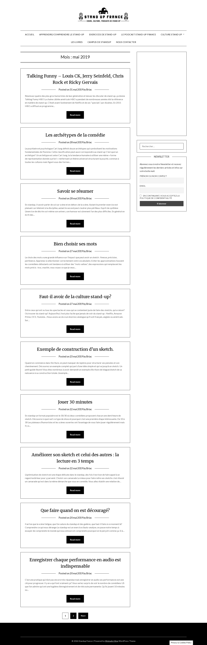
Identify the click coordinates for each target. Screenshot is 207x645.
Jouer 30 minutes (75, 402)
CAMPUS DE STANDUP (99, 42)
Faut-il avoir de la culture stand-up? (75, 296)
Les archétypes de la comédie (75, 135)
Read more (75, 115)
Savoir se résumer (75, 191)
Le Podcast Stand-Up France (138, 34)
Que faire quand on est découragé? (75, 510)
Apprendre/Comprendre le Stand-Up (61, 34)
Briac (89, 89)
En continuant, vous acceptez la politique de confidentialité (160, 197)
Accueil (29, 34)
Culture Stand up (171, 34)
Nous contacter (126, 42)
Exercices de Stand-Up (102, 34)
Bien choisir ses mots (75, 244)
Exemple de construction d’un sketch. (75, 349)
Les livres (77, 42)
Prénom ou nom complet (153, 176)
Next (83, 615)
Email (143, 186)
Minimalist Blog (111, 641)
